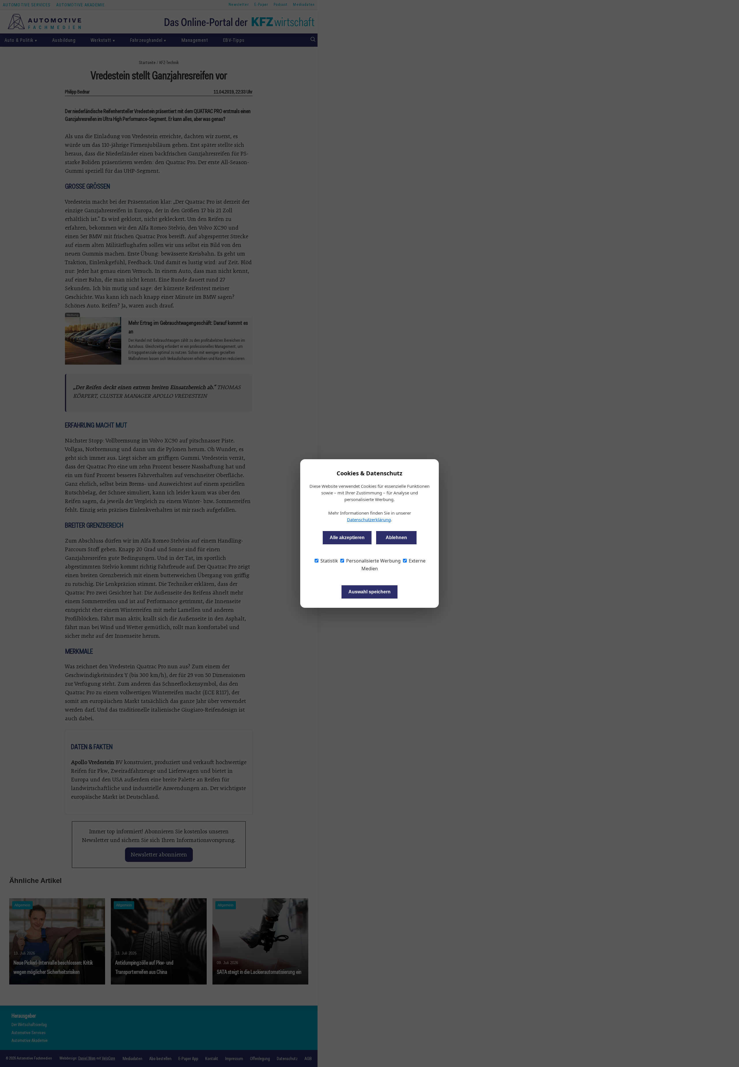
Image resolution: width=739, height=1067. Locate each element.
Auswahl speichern (369, 591)
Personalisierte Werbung (373, 561)
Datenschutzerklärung (369, 519)
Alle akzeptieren (347, 537)
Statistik (328, 561)
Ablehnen (396, 537)
